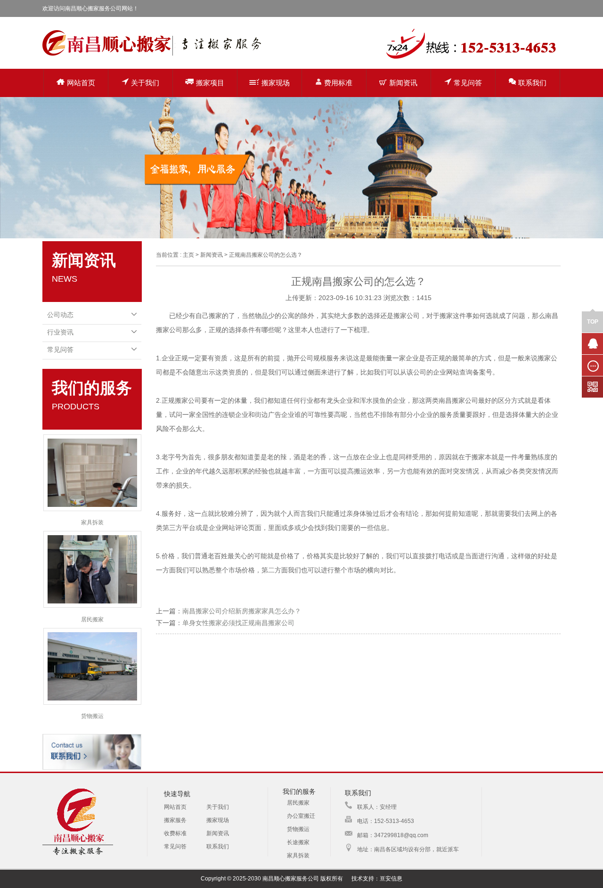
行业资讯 (60, 332)
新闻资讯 (403, 83)
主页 (188, 255)
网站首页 (81, 83)
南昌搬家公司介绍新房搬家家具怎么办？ (241, 611)
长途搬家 (298, 842)
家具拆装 (92, 522)
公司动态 (60, 314)
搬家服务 (175, 820)
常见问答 (468, 83)
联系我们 (532, 83)
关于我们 (145, 83)
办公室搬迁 (301, 816)
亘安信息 (391, 878)
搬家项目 (210, 83)
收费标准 (175, 833)
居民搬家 (92, 619)
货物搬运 (92, 716)
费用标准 (338, 83)
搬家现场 (275, 83)
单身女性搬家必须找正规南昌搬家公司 (238, 623)
